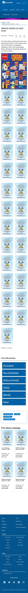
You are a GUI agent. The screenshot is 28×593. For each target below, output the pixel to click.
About (3, 530)
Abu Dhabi (7, 556)
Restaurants (14, 14)
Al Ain (20, 556)
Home (3, 518)
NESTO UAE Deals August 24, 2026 (20, 448)
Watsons (20, 542)
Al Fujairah (8, 365)
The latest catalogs (10, 428)
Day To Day (8, 537)
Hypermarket (8, 414)
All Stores (8, 547)
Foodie (17, 414)
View (7, 438)
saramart (8, 545)
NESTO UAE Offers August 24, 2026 (6, 480)
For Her (20, 540)
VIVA (8, 22)
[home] (7, 3)
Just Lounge (20, 545)
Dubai (6, 401)
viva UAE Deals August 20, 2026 (6, 448)
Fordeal (8, 540)
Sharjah (6, 394)
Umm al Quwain (11, 380)
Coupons (12, 10)
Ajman (6, 387)
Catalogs (5, 10)
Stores (3, 521)
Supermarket (6, 14)
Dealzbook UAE (7, 573)
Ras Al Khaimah (11, 372)
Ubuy (8, 542)
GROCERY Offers (9, 419)
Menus (18, 10)
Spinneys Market (20, 537)
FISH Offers (8, 417)
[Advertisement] (14, 503)
